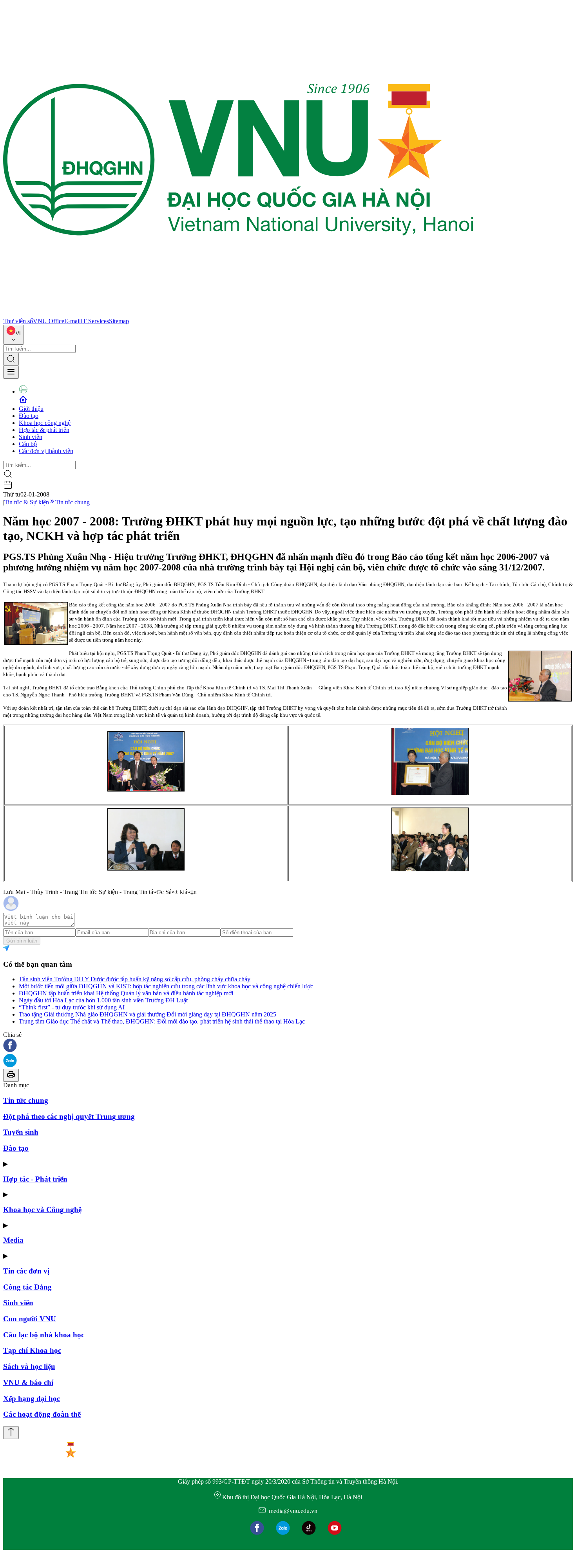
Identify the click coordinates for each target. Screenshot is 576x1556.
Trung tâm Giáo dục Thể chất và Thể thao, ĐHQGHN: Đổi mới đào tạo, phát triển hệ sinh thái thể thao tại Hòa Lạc (162, 1021)
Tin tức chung (72, 502)
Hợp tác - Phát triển (35, 1179)
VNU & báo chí (28, 1382)
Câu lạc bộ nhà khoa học (43, 1335)
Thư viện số (18, 321)
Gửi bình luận (21, 941)
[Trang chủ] (238, 314)
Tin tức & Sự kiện (26, 502)
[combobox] (13, 335)
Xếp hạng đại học (31, 1398)
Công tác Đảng (27, 1287)
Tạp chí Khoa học (32, 1350)
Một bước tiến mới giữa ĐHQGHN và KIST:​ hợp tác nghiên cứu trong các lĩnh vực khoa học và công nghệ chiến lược (166, 986)
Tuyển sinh (20, 1132)
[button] (288, 1046)
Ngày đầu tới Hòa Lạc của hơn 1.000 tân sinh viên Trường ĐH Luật (103, 1000)
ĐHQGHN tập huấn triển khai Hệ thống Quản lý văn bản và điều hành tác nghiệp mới (126, 993)
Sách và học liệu (29, 1366)
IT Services (95, 321)
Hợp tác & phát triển (44, 429)
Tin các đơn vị (26, 1271)
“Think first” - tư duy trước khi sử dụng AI (72, 1007)
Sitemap (119, 321)
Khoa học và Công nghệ (42, 1209)
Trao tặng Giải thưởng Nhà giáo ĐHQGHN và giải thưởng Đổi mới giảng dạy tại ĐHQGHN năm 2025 (147, 1014)
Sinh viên (30, 437)
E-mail (72, 321)
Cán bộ (28, 444)
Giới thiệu (31, 408)
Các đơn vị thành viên (46, 451)
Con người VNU (29, 1319)
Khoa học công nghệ (45, 422)
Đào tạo (28, 415)
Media (13, 1240)
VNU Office (48, 321)
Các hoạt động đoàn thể (42, 1414)
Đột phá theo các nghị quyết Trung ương (69, 1116)
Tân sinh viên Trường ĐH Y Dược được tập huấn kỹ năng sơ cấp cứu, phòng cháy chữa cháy (134, 979)
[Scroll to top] (11, 1432)
